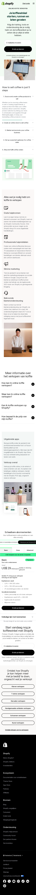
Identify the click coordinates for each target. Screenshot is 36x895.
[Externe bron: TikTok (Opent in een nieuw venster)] (23, 881)
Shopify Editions (8, 762)
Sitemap (6, 872)
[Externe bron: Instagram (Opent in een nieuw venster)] (18, 881)
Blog (4, 804)
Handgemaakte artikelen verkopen (18, 708)
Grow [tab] (18, 550)
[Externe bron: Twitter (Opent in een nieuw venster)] (9, 881)
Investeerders (8, 765)
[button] (33, 3)
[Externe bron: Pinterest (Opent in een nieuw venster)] (4, 885)
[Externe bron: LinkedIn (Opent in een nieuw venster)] (27, 881)
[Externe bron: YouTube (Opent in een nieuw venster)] (13, 881)
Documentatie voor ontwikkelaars (14, 777)
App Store (6, 785)
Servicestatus (8, 843)
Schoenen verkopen (18, 716)
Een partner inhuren (9, 839)
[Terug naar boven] (5, 744)
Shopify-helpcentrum (10, 832)
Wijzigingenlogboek (10, 820)
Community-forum (9, 835)
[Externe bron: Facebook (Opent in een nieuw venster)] (4, 881)
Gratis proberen (18, 608)
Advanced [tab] (30, 550)
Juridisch (6, 864)
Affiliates (6, 793)
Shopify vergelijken (9, 808)
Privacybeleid (7, 868)
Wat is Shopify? (8, 758)
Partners (6, 789)
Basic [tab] (6, 550)
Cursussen (6, 812)
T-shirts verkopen (18, 694)
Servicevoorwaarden (10, 861)
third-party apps (7, 115)
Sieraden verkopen (18, 701)
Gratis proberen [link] (18, 49)
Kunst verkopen (18, 723)
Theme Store (7, 781)
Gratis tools (7, 816)
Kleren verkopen (18, 686)
